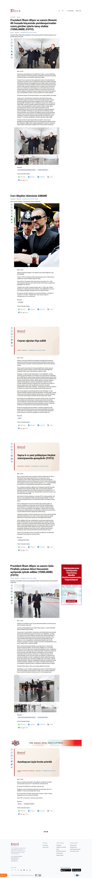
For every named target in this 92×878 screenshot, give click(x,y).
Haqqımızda (58, 845)
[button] (11, 39)
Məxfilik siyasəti (73, 847)
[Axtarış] (59, 10)
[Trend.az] (15, 10)
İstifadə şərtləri (73, 845)
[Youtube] (21, 870)
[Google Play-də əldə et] (76, 870)
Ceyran (19, 418)
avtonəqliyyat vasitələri (29, 803)
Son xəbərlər (45, 845)
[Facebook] (15, 870)
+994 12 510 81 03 (14, 859)
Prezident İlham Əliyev (43, 169)
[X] (18, 870)
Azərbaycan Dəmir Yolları (23, 540)
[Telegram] (24, 870)
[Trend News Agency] (15, 844)
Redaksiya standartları (61, 851)
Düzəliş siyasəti (59, 853)
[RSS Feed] (30, 870)
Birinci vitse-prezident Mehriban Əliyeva (26, 169)
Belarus (19, 803)
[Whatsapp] (12, 870)
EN (74, 875)
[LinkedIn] (27, 870)
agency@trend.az (14, 860)
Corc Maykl (20, 302)
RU (79, 875)
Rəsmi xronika (46, 847)
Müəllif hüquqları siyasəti (75, 849)
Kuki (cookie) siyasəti (74, 851)
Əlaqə (57, 849)
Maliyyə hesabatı (59, 855)
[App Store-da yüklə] (66, 870)
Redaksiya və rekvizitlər (61, 847)
